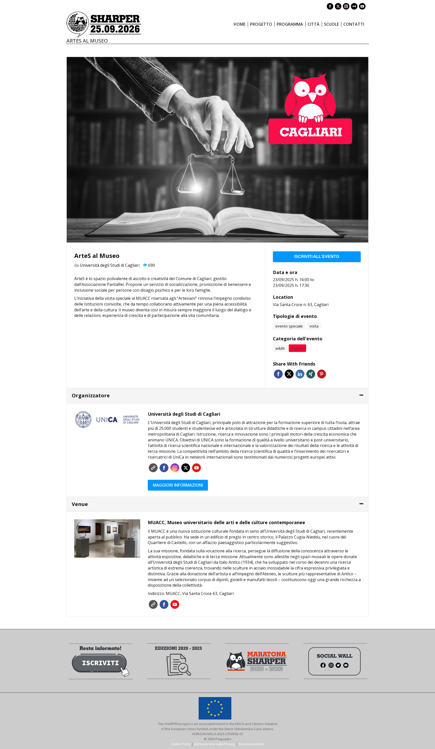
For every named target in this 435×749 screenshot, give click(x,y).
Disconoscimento (251, 744)
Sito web (153, 467)
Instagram (174, 467)
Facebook (278, 374)
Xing (310, 374)
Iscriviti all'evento (316, 256)
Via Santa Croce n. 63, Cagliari (301, 304)
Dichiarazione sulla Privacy (214, 744)
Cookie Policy (181, 744)
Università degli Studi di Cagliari (109, 265)
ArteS (79, 278)
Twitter (289, 374)
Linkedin (300, 374)
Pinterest (321, 374)
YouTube (196, 467)
